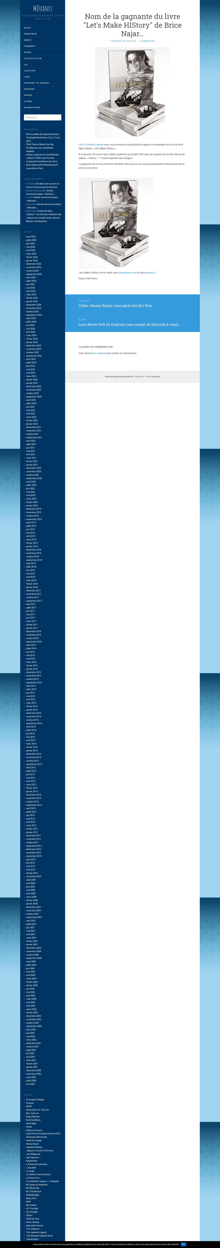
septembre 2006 (34, 958)
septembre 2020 (34, 478)
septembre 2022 (34, 397)
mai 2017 (30, 614)
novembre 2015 (33, 675)
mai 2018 (30, 573)
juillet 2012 (31, 812)
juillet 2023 (31, 362)
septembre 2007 (34, 917)
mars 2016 (31, 662)
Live (26, 65)
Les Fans (28, 101)
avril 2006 (30, 975)
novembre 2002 (33, 1019)
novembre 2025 (33, 267)
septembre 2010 (34, 856)
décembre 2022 (33, 386)
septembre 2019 (34, 519)
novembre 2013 (33, 757)
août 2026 (31, 236)
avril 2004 (30, 1006)
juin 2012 (30, 815)
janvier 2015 (32, 710)
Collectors (29, 71)
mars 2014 (31, 744)
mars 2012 (31, 825)
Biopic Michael (33, 1116)
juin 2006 (30, 968)
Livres (27, 77)
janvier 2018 (32, 587)
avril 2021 (30, 454)
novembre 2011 (33, 839)
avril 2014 (30, 740)
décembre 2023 (33, 345)
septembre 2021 (34, 437)
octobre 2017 (32, 597)
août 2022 (31, 400)
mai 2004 (30, 1002)
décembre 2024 (33, 305)
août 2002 (31, 1029)
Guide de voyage (34, 1140)
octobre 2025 (32, 271)
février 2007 (32, 941)
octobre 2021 (32, 434)
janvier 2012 (32, 832)
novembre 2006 (33, 951)
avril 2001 (30, 1057)
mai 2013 (30, 778)
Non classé (31, 1205)
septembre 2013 (34, 764)
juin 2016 (30, 652)
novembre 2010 (33, 852)
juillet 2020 (31, 485)
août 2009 (31, 880)
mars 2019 (31, 539)
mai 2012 (30, 818)
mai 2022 (30, 410)
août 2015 (31, 686)
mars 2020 (31, 499)
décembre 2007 (33, 907)
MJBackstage (32, 1195)
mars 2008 (31, 897)
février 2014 (32, 747)
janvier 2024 (32, 342)
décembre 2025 (33, 264)
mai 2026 (30, 247)
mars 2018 (31, 580)
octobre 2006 (32, 955)
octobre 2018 (32, 556)
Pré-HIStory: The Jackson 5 (36, 83)
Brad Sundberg (33, 1120)
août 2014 (31, 726)
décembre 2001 (33, 1043)
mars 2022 (31, 417)
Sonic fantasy (32, 1222)
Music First (31, 1198)
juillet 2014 (31, 730)
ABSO (29, 1106)
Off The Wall (32, 1208)
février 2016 (32, 665)
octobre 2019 (32, 516)
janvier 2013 (32, 791)
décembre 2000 (33, 1070)
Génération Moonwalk (36, 1137)
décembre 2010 (33, 849)
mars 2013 (31, 784)
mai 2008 (30, 890)
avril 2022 (30, 413)
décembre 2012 (33, 795)
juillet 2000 (31, 1080)
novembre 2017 (33, 594)
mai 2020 (30, 492)
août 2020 (31, 481)
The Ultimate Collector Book (39, 1236)
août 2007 (31, 921)
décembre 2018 (33, 550)
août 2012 (31, 808)
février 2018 (32, 584)
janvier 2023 (32, 383)
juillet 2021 (31, 444)
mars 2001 (31, 1060)
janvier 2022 (32, 424)
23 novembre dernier (93, 144)
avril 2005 (30, 995)
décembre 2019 (33, 509)
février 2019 (32, 543)
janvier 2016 (32, 669)
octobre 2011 (32, 842)
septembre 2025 (34, 274)
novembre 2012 (33, 798)
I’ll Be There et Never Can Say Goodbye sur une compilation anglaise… (40, 147)
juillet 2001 (31, 1050)
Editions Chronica (34, 1130)
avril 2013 (30, 781)
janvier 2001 (32, 1067)
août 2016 (31, 645)
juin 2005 (30, 989)
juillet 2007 (31, 924)
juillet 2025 (31, 281)
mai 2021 (30, 451)
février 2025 (32, 298)
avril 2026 (30, 250)
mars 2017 (31, 621)
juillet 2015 (31, 689)
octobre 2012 (32, 801)
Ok (183, 1245)
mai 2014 (30, 737)
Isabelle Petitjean (34, 1147)
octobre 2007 (32, 914)
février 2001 (32, 1064)
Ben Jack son (32, 1113)
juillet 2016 (31, 648)
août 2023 (31, 359)
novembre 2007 (33, 910)
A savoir (30, 1103)
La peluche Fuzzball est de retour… (42, 161)
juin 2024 (30, 325)
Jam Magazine (33, 1154)
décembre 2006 (33, 948)
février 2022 (32, 420)
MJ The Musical (33, 1191)
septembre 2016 (34, 642)
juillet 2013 (31, 771)
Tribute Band (32, 1239)
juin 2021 (30, 448)
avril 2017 (30, 618)
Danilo (29, 1127)
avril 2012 (30, 822)
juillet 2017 (31, 607)
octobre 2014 (32, 720)
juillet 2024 (31, 322)
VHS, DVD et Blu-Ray (33, 58)
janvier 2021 (32, 465)
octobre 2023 (32, 352)
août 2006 (31, 961)
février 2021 (32, 461)
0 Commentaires (147, 41)
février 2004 (32, 1012)
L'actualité (31, 1167)
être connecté (99, 353)
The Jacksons (32, 1229)
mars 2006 (31, 978)
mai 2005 (30, 992)
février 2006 (32, 982)
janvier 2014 (32, 750)
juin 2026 (30, 243)
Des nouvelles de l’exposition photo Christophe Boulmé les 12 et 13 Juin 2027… (43, 137)
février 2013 (32, 788)
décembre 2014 (33, 713)
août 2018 (31, 563)
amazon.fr (150, 272)
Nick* (28, 1201)
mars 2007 (31, 938)
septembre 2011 (34, 846)
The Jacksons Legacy (36, 1232)
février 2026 (32, 257)
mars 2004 (31, 1009)
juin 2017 (30, 611)
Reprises (28, 95)
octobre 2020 (32, 475)
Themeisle (155, 377)
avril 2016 (30, 658)
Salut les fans (32, 1218)
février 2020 (32, 502)
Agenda (27, 40)
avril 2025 (30, 291)
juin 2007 (30, 927)
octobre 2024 (32, 311)
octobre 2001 (32, 1046)
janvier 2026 (32, 260)
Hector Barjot (32, 1144)
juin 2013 (30, 774)
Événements (29, 46)
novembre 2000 (33, 1074)
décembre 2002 (33, 1016)
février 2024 (32, 339)
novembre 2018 (33, 553)
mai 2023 (30, 369)
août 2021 (31, 441)
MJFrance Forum (32, 108)
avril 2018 (30, 577)
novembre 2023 (33, 349)
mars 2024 (31, 335)
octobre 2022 (32, 393)
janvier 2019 (32, 546)
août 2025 (31, 277)
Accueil (27, 28)
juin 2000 (30, 1084)
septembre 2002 (34, 1026)
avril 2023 (30, 373)
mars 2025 (31, 294)
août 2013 (31, 767)
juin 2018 (30, 570)
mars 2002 (31, 1040)
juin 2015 (30, 693)
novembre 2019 (33, 512)
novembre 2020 (33, 471)
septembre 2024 (34, 315)
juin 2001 (30, 1053)
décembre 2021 (33, 427)
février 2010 (32, 873)
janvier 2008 (32, 903)
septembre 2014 (34, 723)
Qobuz (29, 1215)
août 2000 (31, 1077)
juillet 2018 (31, 567)
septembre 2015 (34, 682)
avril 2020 (30, 495)
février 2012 (32, 829)
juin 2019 (30, 529)
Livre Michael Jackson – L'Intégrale (42, 1181)
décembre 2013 (33, 754)
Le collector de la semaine (38, 1174)
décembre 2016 (33, 631)
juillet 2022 (31, 403)
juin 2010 (30, 863)
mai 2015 (30, 696)
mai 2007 (30, 931)
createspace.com (127, 272)
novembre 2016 (33, 635)
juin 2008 (30, 887)
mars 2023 (31, 376)
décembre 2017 (33, 590)
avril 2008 (30, 893)
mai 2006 (30, 972)
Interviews (29, 89)
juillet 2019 (31, 526)
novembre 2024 (33, 308)
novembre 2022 (33, 390)
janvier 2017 (32, 628)
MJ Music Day (32, 1188)
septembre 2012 (34, 805)
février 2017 (32, 624)
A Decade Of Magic (35, 1099)
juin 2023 (30, 366)
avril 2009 (30, 883)
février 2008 (32, 900)
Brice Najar (31, 1123)
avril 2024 (30, 332)
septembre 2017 (34, 601)
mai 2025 (30, 288)
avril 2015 (30, 699)
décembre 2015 (33, 672)
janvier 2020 (32, 505)
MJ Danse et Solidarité (36, 1185)
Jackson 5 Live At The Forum (39, 1150)
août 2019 (31, 522)
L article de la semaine (36, 1164)
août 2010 (31, 859)
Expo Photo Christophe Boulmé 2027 (43, 1133)
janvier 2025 (32, 301)
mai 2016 (30, 655)
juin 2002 (30, 1033)
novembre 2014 (33, 716)
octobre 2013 (32, 761)
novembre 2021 (33, 430)
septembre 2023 (34, 356)
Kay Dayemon (32, 1157)
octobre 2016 (32, 638)
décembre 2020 (33, 468)
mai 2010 (30, 866)
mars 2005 (31, 999)
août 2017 (31, 604)
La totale (30, 1171)
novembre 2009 (33, 876)
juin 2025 (30, 284)
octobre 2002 (32, 1023)
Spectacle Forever (34, 1225)
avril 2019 (30, 536)
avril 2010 (30, 869)
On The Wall (31, 1212)
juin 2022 (30, 407)
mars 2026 (31, 254)
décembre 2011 (33, 835)
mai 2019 (30, 533)
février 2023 (32, 379)
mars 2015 (31, 703)
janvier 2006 (32, 985)
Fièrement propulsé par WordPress (119, 377)
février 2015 (32, 706)
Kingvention (31, 1161)
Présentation (30, 34)
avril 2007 (30, 934)
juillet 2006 (31, 965)
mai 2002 (30, 1036)
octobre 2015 (32, 679)
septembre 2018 (34, 560)
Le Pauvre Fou (33, 1178)
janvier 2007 (32, 944)
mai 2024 (30, 328)
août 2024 (31, 318)
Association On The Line (37, 1110)
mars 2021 (31, 458)
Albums (27, 52)
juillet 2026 (31, 240)
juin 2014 (30, 733)
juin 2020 (30, 488)
